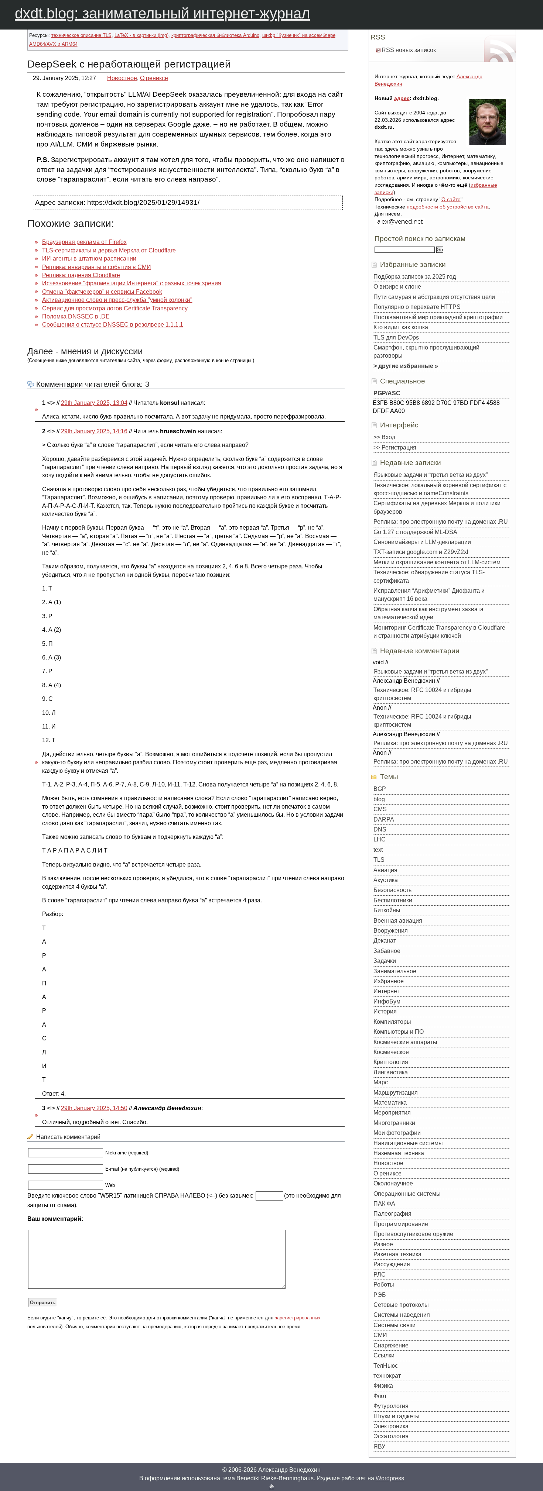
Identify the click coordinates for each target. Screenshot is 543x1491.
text (378, 850)
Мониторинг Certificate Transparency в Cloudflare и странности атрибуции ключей (439, 631)
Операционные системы (407, 1194)
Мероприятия (392, 1112)
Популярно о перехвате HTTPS (417, 307)
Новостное (122, 78)
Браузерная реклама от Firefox (84, 242)
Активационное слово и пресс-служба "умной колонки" (117, 300)
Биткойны (386, 910)
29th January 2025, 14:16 (94, 431)
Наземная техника (398, 1153)
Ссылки (384, 1355)
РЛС (379, 1274)
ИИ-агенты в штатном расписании (89, 258)
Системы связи (394, 1325)
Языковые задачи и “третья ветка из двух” (430, 475)
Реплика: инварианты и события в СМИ (96, 267)
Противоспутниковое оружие (413, 1234)
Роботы (383, 1284)
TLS (379, 860)
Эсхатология (391, 1436)
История (385, 1011)
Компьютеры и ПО (398, 1032)
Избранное (388, 981)
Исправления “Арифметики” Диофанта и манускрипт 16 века (429, 595)
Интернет (386, 991)
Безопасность (392, 890)
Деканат (384, 940)
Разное (383, 1244)
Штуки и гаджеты (396, 1416)
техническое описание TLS (81, 35)
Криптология (390, 1062)
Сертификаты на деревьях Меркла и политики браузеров (437, 507)
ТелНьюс (385, 1366)
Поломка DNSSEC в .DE (76, 316)
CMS (380, 809)
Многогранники (394, 1123)
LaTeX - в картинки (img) (141, 35)
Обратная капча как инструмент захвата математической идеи (428, 613)
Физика (383, 1385)
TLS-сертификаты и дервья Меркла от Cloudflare (109, 250)
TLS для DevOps (396, 337)
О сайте (451, 199)
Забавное (386, 951)
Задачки (384, 961)
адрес (402, 98)
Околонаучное (393, 1183)
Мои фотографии (397, 1133)
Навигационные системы (408, 1143)
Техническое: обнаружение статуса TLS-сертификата (429, 576)
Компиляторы (392, 1022)
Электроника (391, 1426)
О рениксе (154, 78)
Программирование (400, 1224)
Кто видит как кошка (400, 327)
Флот (380, 1396)
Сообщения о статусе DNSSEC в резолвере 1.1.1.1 (112, 324)
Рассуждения (391, 1264)
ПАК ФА (384, 1204)
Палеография (392, 1214)
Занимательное (394, 971)
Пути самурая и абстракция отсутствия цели (434, 297)
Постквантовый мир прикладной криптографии (438, 317)
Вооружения (390, 930)
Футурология (391, 1406)
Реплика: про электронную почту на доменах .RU (440, 522)
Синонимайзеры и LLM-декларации (422, 542)
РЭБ (379, 1295)
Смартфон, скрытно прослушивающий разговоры (426, 351)
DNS (379, 829)
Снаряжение (391, 1345)
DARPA (383, 819)
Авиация (385, 870)
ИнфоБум (386, 1001)
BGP (379, 789)
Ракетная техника (397, 1254)
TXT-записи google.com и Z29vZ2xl (420, 552)
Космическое (391, 1052)
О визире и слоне (397, 286)
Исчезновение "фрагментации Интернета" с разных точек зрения (131, 283)
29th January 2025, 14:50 (94, 1108)
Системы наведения (401, 1315)
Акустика (385, 880)
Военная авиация (397, 920)
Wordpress (390, 1478)
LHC (379, 839)
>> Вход (384, 437)
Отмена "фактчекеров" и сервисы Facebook (102, 292)
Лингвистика (390, 1072)
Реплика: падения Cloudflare (81, 275)
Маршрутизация (395, 1092)
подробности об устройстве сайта (448, 207)
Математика (390, 1102)
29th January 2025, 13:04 (94, 403)
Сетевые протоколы (401, 1305)
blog (379, 799)
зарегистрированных (298, 1317)
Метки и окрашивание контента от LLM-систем (437, 562)
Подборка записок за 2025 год (414, 276)
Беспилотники (392, 900)
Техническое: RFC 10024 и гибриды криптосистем (422, 694)
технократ (387, 1376)
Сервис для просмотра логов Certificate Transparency (115, 308)
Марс (380, 1082)
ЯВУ (379, 1446)
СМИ (380, 1335)
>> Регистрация (394, 447)
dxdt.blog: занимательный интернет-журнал (162, 13)
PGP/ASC (386, 393)
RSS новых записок (409, 50)
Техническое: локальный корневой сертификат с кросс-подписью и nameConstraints (439, 489)
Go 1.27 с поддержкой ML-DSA (415, 532)
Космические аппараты (405, 1042)
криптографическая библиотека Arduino (215, 35)
